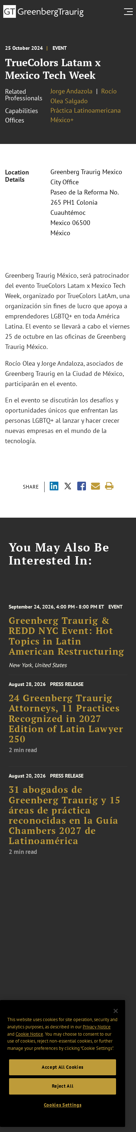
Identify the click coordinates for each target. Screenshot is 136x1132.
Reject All (63, 1086)
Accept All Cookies (62, 1067)
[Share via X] (67, 487)
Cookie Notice (29, 1034)
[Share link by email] (95, 486)
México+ (62, 120)
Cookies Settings (63, 1105)
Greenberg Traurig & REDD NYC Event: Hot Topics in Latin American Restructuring (66, 636)
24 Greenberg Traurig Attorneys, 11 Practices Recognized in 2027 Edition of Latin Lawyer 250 (66, 718)
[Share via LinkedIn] (54, 487)
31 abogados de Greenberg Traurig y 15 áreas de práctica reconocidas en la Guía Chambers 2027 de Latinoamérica (65, 815)
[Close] (116, 1011)
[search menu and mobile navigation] (130, 11)
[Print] (109, 486)
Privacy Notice (97, 1027)
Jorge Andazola (71, 91)
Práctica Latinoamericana (85, 110)
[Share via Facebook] (81, 487)
